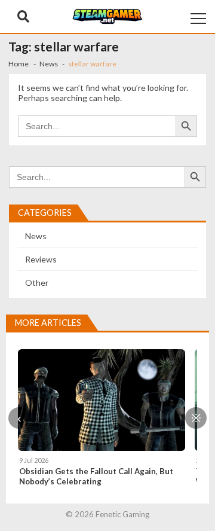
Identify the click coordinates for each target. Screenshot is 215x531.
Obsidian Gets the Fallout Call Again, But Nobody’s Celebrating (96, 476)
